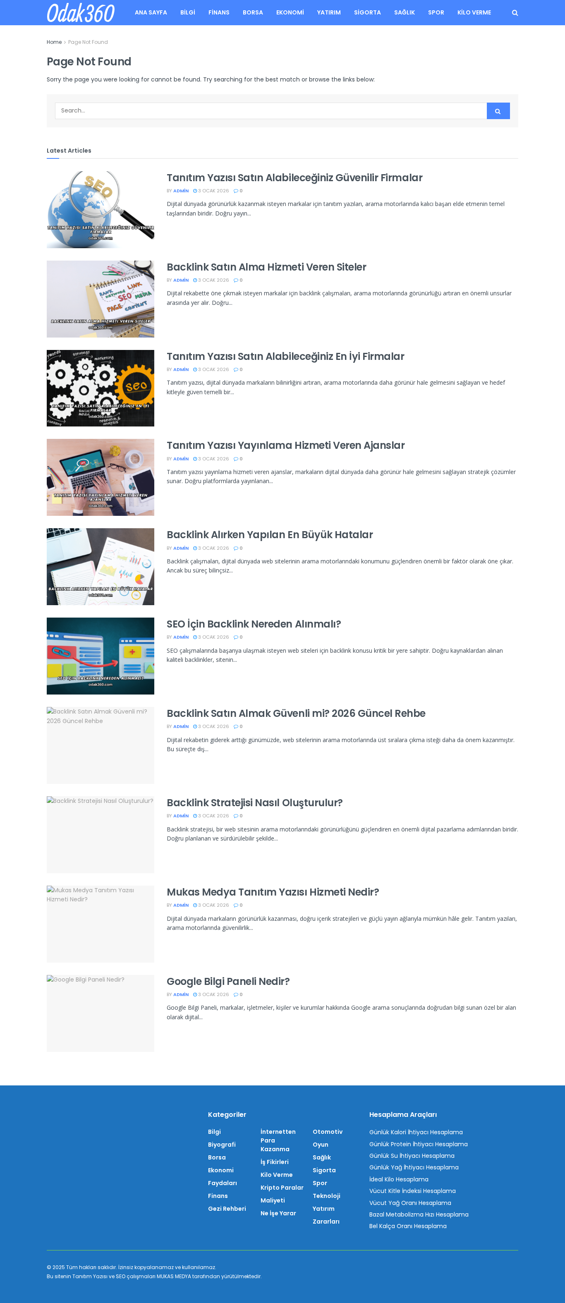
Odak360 (80, 12)
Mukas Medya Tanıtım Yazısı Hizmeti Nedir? (273, 892)
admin (181, 190)
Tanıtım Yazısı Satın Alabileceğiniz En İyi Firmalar (286, 356)
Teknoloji (326, 1196)
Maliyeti (273, 1200)
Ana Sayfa (151, 12)
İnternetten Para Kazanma (278, 1140)
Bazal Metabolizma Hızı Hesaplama (419, 1214)
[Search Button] (515, 12)
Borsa (253, 12)
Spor (436, 12)
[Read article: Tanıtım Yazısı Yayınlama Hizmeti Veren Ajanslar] (100, 477)
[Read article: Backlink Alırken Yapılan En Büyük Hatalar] (100, 566)
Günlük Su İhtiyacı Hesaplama (412, 1156)
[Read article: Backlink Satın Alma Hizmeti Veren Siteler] (100, 299)
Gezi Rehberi (227, 1209)
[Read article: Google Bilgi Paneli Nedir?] (100, 1013)
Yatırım (329, 12)
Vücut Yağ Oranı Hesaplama (410, 1203)
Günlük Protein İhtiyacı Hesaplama (418, 1144)
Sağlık (404, 12)
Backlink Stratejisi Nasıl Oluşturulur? (255, 803)
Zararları (326, 1221)
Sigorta (367, 12)
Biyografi (222, 1144)
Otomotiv (327, 1132)
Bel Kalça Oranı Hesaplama (408, 1226)
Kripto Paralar (282, 1187)
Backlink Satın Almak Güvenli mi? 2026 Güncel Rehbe (296, 713)
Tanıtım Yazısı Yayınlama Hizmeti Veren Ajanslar (286, 445)
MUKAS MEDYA (174, 1276)
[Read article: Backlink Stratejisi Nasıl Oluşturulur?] (100, 834)
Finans (219, 12)
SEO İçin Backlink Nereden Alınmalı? (254, 624)
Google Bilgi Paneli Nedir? (228, 981)
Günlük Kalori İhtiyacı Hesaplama (416, 1132)
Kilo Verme (474, 12)
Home (54, 42)
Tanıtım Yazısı (90, 1276)
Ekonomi (290, 12)
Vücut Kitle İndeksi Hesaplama (412, 1191)
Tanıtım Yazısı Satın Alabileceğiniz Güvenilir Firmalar (294, 177)
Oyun (320, 1144)
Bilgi (187, 12)
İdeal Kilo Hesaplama (399, 1179)
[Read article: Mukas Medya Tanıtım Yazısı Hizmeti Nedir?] (100, 924)
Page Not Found (88, 42)
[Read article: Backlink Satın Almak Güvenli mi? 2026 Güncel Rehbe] (100, 745)
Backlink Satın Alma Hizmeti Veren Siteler (266, 267)
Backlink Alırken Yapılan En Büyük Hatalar (270, 534)
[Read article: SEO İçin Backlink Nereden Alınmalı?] (100, 656)
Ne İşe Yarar (278, 1213)
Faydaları (222, 1183)
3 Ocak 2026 (213, 190)
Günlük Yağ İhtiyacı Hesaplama (414, 1167)
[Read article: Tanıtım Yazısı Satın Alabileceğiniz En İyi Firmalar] (100, 388)
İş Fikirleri (275, 1162)
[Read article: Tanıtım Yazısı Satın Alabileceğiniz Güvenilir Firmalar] (100, 209)
